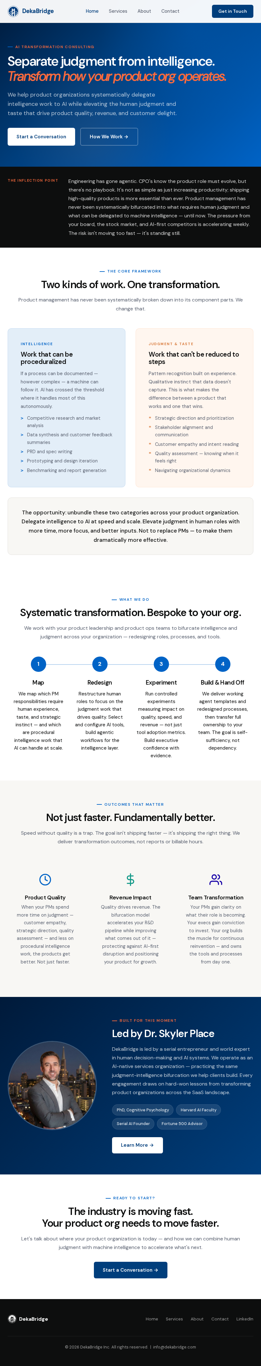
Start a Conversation (41, 137)
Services (118, 11)
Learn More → (137, 1145)
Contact (170, 11)
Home (92, 11)
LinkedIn (244, 1319)
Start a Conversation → (131, 1270)
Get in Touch (232, 11)
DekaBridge (38, 11)
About (144, 11)
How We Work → (109, 137)
